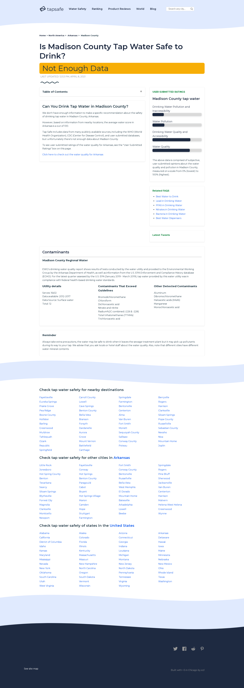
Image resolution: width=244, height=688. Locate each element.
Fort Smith (125, 423)
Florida (83, 542)
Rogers (162, 401)
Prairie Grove (46, 406)
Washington (165, 581)
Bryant (83, 491)
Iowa (161, 546)
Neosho (162, 432)
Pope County (165, 419)
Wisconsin (84, 585)
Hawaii (161, 542)
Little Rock (45, 465)
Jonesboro (45, 469)
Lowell (83, 401)
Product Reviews (119, 8)
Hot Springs (85, 474)
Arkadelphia (125, 504)
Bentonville (125, 406)
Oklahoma (45, 572)
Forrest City (45, 500)
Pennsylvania (126, 572)
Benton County (88, 410)
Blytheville (45, 496)
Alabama (44, 533)
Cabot (82, 487)
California (44, 537)
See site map (31, 668)
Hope (82, 509)
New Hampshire (88, 564)
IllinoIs (82, 546)
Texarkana (45, 482)
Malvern (163, 500)
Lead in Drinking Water (169, 201)
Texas (161, 577)
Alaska (82, 533)
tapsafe (55, 9)
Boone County (47, 415)
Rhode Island (165, 572)
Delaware (163, 537)
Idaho (42, 546)
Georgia (123, 542)
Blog (153, 8)
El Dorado (124, 491)
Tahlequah (45, 437)
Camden (84, 504)
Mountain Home (167, 441)
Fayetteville (46, 397)
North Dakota (126, 568)
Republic (44, 445)
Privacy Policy (71, 649)
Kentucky (84, 550)
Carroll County (87, 397)
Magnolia (44, 504)
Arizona (123, 533)
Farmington (125, 401)
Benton (43, 478)
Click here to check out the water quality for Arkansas (72, 154)
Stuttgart (84, 513)
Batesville (124, 500)
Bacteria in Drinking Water (171, 214)
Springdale (125, 397)
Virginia (123, 581)
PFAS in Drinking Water (169, 205)
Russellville (164, 423)
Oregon (83, 572)
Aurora (83, 432)
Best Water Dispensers (168, 218)
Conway (83, 469)
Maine (161, 550)
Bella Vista (85, 415)
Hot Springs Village (90, 496)
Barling (43, 423)
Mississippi (44, 559)
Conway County (128, 441)
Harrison (163, 406)
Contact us (47, 649)
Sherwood (164, 478)
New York (44, 568)
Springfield (45, 450)
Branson (83, 419)
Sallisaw (123, 437)
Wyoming (124, 585)
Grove (82, 437)
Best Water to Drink (167, 196)
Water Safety (77, 8)
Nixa (160, 437)
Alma (122, 415)
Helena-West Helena (170, 504)
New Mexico (165, 564)
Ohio (161, 568)
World (140, 8)
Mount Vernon (87, 441)
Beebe (122, 513)
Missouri (83, 559)
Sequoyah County (129, 432)
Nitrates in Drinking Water (170, 209)
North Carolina (87, 568)
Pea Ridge (45, 410)
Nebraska (163, 559)
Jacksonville (165, 482)
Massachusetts (87, 555)
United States (122, 525)
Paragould (85, 482)
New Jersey (125, 564)
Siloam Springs (166, 415)
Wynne (162, 513)
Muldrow (44, 432)
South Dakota (87, 577)
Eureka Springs (48, 401)
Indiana (123, 546)
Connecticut (126, 537)
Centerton (125, 410)
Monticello (45, 513)
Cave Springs (86, 406)
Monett (123, 428)
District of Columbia (50, 542)
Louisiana (124, 550)
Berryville (163, 397)
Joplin (161, 445)
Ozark (42, 441)
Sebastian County (168, 428)
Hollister (44, 419)
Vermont (84, 581)
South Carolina (47, 577)
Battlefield (85, 445)
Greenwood (46, 428)
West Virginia (46, 585)
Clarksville (164, 410)
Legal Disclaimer (99, 649)
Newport (44, 518)
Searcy (43, 487)
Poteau (123, 445)
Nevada (43, 564)
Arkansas (122, 458)
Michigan (124, 555)
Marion (83, 500)
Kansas (43, 550)
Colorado (84, 537)
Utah (42, 581)
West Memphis (127, 487)
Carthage (84, 450)
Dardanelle (85, 428)
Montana (124, 559)
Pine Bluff (164, 474)
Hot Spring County (50, 474)
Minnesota (164, 555)
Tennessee (125, 577)
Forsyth (83, 423)
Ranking (97, 8)
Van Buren (125, 419)
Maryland (44, 555)
